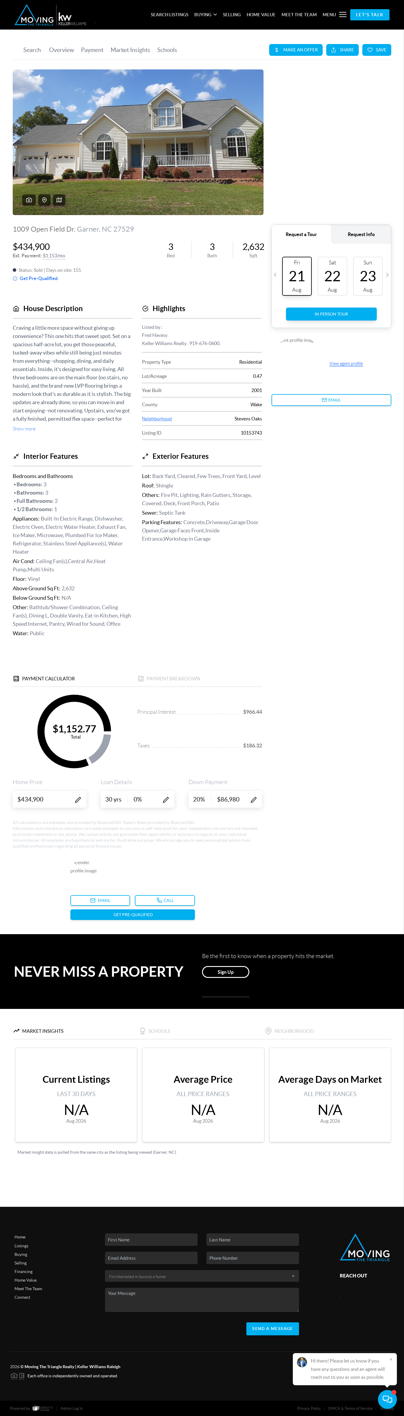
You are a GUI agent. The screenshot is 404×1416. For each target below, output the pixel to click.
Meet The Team (28, 1288)
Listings (21, 1245)
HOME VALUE (261, 14)
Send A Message (272, 1328)
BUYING (202, 14)
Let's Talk (370, 14)
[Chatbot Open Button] (387, 1399)
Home (19, 1237)
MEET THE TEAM (299, 14)
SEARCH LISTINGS (169, 14)
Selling (20, 1263)
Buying (20, 1254)
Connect (22, 1297)
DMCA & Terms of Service (350, 1408)
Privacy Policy (309, 1408)
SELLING (232, 14)
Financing (23, 1271)
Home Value (25, 1280)
